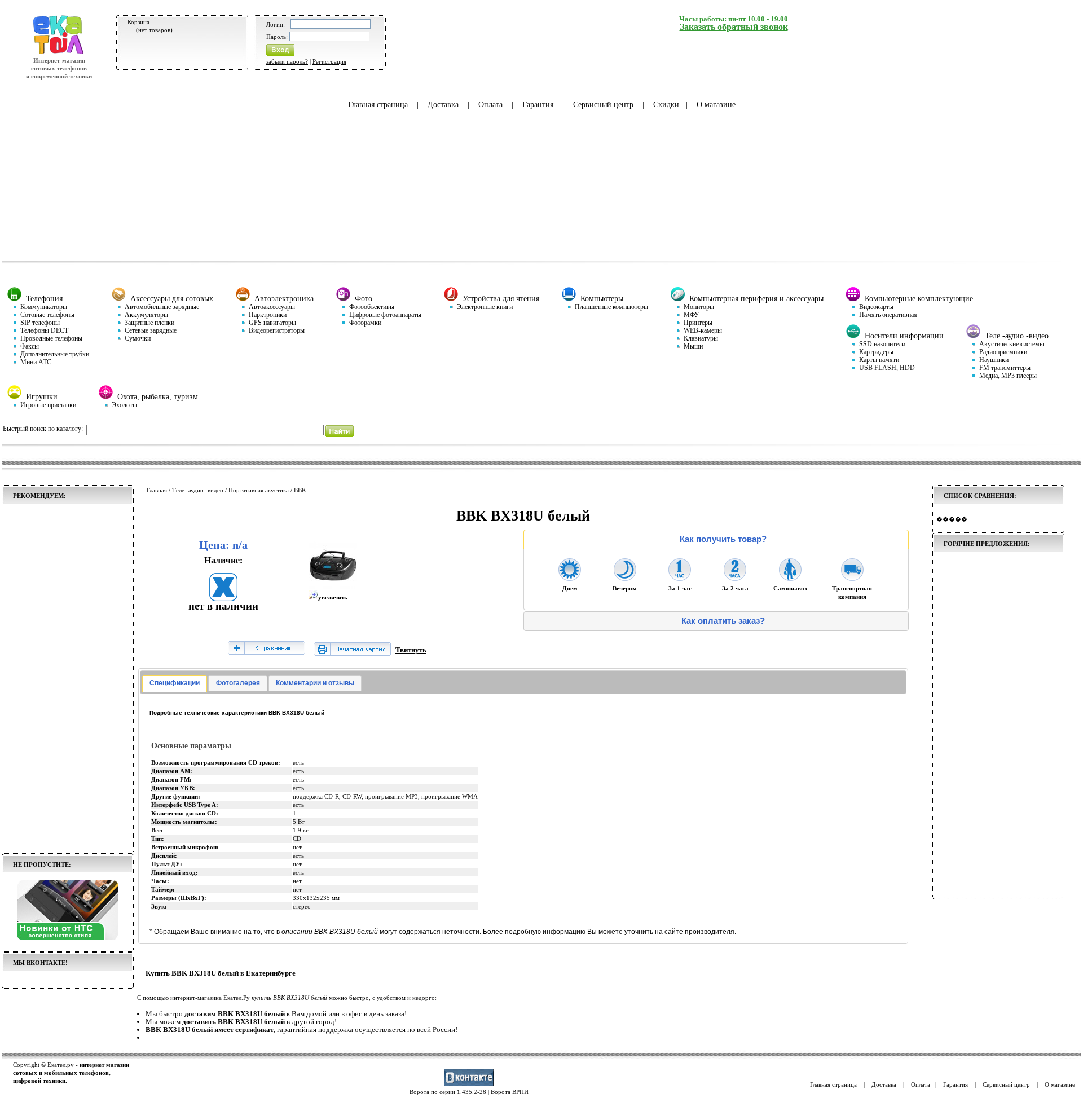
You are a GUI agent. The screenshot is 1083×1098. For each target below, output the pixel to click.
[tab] (174, 683)
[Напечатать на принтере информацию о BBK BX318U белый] (352, 653)
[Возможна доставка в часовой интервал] (679, 577)
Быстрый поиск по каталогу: (43, 429)
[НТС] (67, 937)
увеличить (332, 597)
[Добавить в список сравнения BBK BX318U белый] (266, 648)
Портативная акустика (258, 490)
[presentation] (174, 683)
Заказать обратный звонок (734, 27)
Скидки (666, 104)
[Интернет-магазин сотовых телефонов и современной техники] (59, 52)
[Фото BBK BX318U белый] (333, 586)
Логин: (275, 24)
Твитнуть (410, 650)
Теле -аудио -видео (197, 490)
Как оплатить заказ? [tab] (723, 620)
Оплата (490, 104)
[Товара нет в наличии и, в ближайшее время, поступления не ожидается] (223, 597)
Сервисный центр (603, 104)
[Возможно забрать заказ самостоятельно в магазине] (790, 577)
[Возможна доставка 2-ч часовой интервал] (735, 577)
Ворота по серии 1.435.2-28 (448, 1091)
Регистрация (329, 61)
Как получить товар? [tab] (723, 539)
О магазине (716, 104)
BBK (300, 490)
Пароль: (277, 36)
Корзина (138, 22)
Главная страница (378, 104)
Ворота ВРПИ (510, 1091)
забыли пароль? (287, 61)
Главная (157, 490)
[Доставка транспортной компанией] (852, 577)
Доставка (443, 104)
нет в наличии (223, 606)
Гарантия (537, 104)
